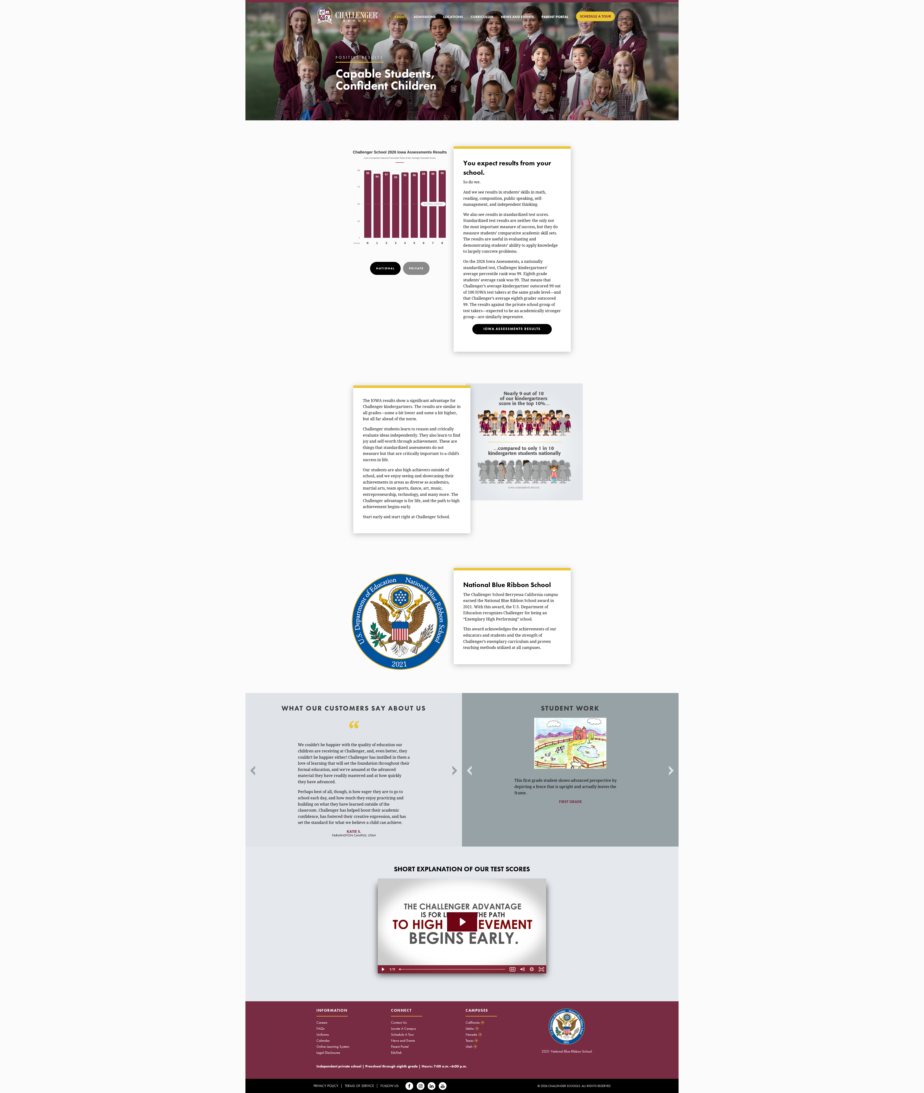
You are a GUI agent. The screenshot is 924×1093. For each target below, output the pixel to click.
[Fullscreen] (541, 969)
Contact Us (399, 1022)
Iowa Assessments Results (512, 329)
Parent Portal (400, 1046)
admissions (425, 16)
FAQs (320, 1028)
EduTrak (396, 1052)
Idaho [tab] (472, 1028)
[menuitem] (400, 17)
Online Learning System (332, 1046)
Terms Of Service (359, 1085)
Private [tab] (416, 268)
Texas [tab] (471, 1040)
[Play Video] (382, 969)
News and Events (403, 1040)
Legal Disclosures (328, 1052)
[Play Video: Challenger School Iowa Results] (462, 921)
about (400, 16)
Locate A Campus (403, 1028)
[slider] (452, 969)
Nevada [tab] (473, 1034)
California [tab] (474, 1022)
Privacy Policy (326, 1085)
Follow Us (389, 1085)
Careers (321, 1022)
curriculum (482, 16)
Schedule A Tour (402, 1034)
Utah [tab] (471, 1046)
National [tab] (385, 268)
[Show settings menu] (532, 969)
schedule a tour (595, 16)
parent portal (555, 16)
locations (453, 16)
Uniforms (322, 1034)
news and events (517, 16)
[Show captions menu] (512, 969)
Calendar (323, 1040)
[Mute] (522, 969)
